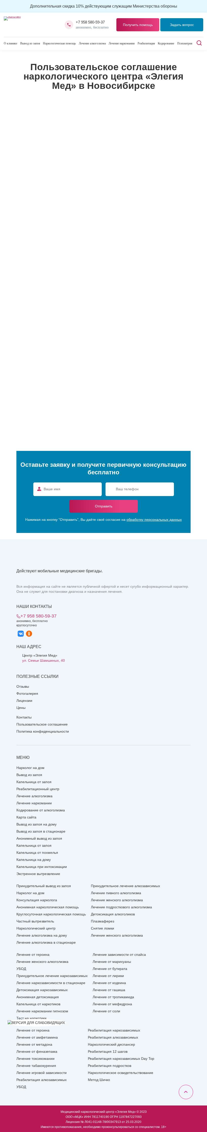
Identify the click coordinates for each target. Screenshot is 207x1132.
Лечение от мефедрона (112, 1004)
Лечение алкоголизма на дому (41, 935)
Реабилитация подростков (109, 1066)
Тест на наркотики (31, 1018)
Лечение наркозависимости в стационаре (50, 983)
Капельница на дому (33, 860)
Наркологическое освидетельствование (120, 1073)
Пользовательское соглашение (42, 724)
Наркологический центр (36, 928)
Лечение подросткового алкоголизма (121, 907)
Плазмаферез (102, 921)
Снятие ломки (102, 928)
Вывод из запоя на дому (36, 824)
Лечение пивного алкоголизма (116, 893)
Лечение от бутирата (110, 969)
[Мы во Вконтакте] (21, 634)
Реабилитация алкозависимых (41, 1080)
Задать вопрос (182, 25)
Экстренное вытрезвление (38, 874)
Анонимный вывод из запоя (39, 838)
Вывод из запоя (30, 43)
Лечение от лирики (108, 976)
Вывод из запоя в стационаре (40, 831)
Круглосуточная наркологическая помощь (51, 914)
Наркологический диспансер (111, 1044)
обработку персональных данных (154, 520)
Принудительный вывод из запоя (43, 886)
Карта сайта (26, 817)
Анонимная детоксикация (37, 997)
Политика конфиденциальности (42, 731)
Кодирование (166, 43)
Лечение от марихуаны (112, 962)
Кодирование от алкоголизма (40, 810)
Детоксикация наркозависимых (42, 990)
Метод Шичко (99, 1080)
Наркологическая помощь (59, 43)
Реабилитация (146, 43)
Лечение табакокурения (36, 1066)
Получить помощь (138, 25)
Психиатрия (184, 43)
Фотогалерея (27, 693)
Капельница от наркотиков (38, 1004)
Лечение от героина (32, 955)
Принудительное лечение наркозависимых (52, 976)
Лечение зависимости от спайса (119, 955)
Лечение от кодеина (109, 983)
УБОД (21, 969)
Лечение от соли (106, 1011)
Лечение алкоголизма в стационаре (46, 942)
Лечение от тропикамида (113, 997)
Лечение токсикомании (35, 1059)
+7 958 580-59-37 (90, 22)
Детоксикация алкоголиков (113, 914)
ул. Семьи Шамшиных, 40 (43, 660)
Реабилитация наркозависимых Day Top (121, 1059)
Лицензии (24, 701)
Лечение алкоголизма (92, 43)
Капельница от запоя (33, 782)
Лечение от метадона (34, 1044)
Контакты (24, 717)
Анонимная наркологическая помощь (47, 907)
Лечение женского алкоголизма (117, 900)
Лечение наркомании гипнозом (42, 1011)
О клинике (10, 43)
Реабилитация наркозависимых (114, 1030)
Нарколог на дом (30, 768)
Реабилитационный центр (37, 789)
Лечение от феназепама (36, 1051)
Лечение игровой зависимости (41, 1073)
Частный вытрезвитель (35, 921)
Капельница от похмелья (37, 853)
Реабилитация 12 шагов (107, 1051)
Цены (20, 708)
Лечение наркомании (122, 43)
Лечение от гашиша (109, 990)
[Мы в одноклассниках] (29, 634)
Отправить (103, 506)
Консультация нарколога (36, 900)
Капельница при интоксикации (41, 867)
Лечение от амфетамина (37, 1037)
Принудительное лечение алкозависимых (125, 886)
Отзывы (22, 686)
